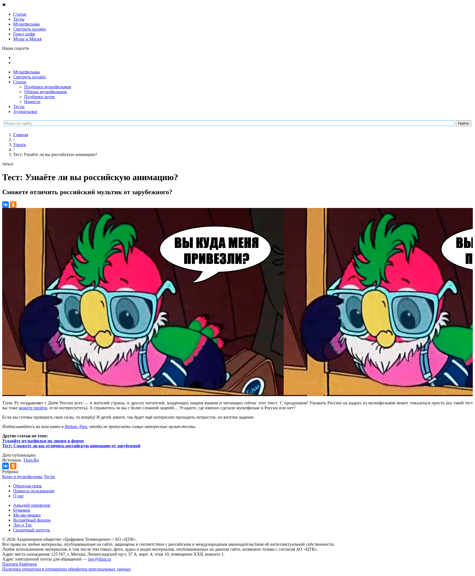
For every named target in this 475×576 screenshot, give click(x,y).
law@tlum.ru (99, 559)
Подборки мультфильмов (47, 86)
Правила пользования (33, 491)
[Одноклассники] (13, 204)
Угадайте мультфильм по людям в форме (43, 440)
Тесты (18, 106)
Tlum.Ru (31, 460)
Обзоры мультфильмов (45, 91)
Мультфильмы (26, 72)
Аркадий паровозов (31, 505)
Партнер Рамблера (19, 564)
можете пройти (33, 407)
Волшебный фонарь (32, 520)
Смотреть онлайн (29, 77)
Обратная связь (27, 486)
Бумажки (21, 510)
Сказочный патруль (31, 530)
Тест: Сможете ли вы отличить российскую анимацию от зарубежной (71, 445)
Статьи (19, 81)
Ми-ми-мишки (27, 515)
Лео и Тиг (22, 525)
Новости (32, 101)
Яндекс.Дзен (76, 426)
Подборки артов (39, 96)
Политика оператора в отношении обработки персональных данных (66, 569)
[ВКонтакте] (5, 204)
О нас (18, 495)
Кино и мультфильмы (22, 476)
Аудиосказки (25, 111)
